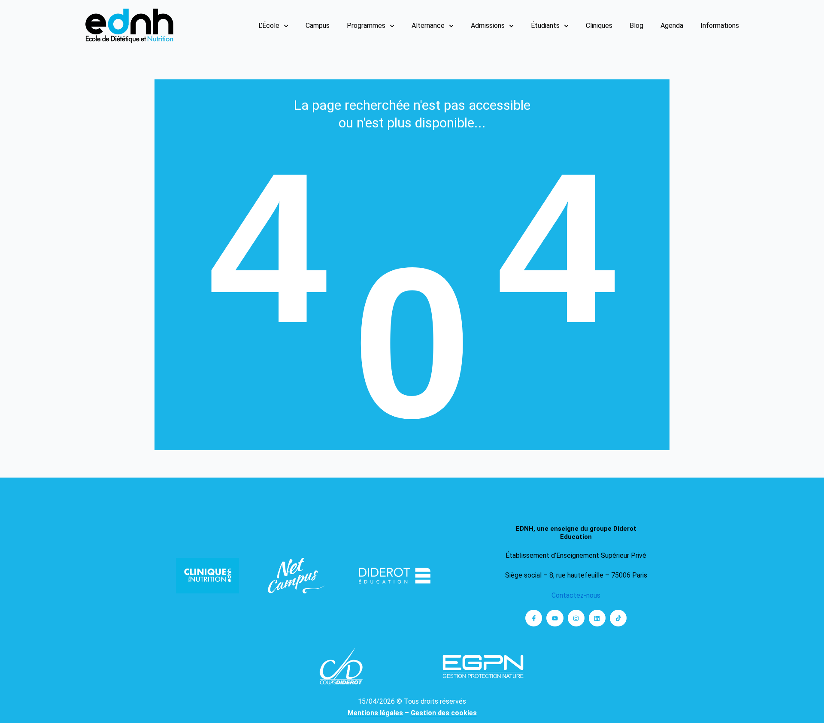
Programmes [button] (366, 25)
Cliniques (599, 25)
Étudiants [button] (545, 25)
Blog (636, 25)
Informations (719, 25)
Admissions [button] (488, 25)
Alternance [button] (428, 25)
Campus (318, 25)
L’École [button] (268, 25)
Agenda (671, 25)
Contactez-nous (575, 595)
